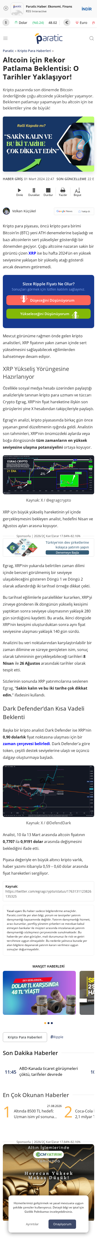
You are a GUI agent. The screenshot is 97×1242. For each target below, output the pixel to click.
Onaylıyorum (62, 1224)
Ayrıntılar (32, 1224)
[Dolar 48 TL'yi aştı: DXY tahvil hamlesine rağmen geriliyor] (39, 993)
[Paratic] (48, 38)
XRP (32, 253)
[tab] (45, 1023)
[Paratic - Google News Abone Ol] (74, 213)
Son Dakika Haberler (30, 1053)
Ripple (56, 1037)
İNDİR (87, 9)
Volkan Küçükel (24, 211)
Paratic (8, 50)
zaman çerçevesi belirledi (26, 743)
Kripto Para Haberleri (34, 50)
